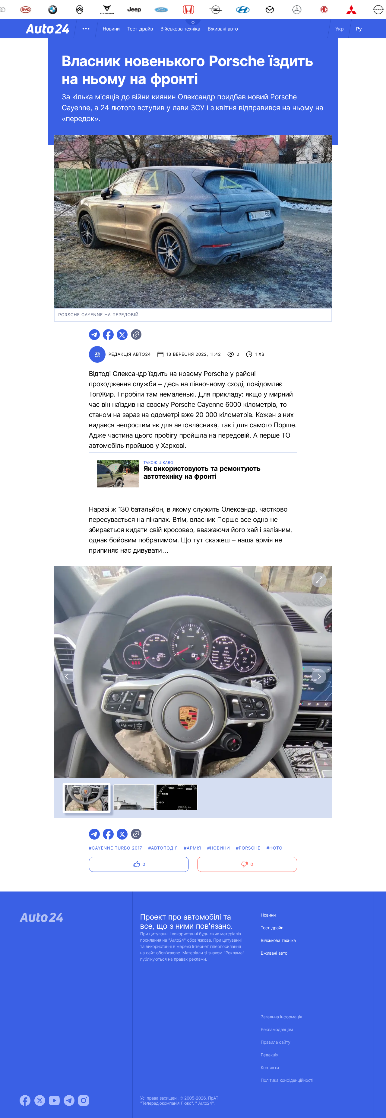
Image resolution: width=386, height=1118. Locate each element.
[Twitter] (39, 1100)
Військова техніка (180, 29)
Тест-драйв (140, 29)
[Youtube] (54, 1100)
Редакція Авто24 (130, 354)
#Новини (218, 848)
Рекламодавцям (277, 1029)
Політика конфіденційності (287, 1080)
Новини (111, 29)
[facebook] (108, 334)
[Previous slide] (67, 676)
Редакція (269, 1055)
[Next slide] (318, 676)
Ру (359, 29)
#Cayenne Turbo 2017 (115, 848)
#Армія (192, 848)
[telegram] (94, 334)
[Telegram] (69, 1100)
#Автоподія (163, 848)
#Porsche (248, 848)
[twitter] (122, 334)
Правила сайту (275, 1042)
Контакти (270, 1067)
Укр (339, 29)
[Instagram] (83, 1100)
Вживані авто (223, 29)
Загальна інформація (281, 1017)
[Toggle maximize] (318, 579)
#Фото (275, 848)
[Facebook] (25, 1100)
